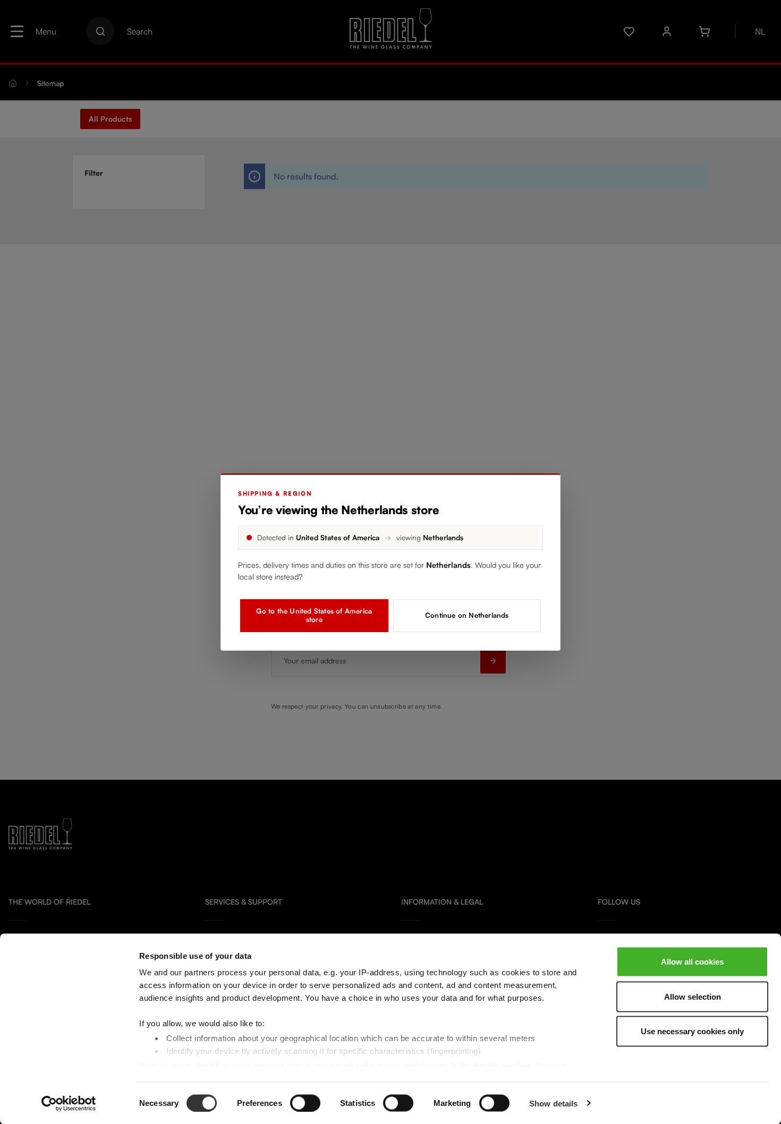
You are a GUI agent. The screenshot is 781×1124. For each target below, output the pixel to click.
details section (502, 1065)
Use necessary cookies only (692, 1031)
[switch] (305, 1102)
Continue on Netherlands (467, 615)
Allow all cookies (692, 961)
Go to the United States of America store (314, 615)
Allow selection (692, 996)
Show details (553, 1103)
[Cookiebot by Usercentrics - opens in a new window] (68, 1103)
